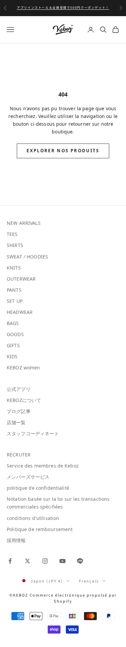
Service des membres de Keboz (43, 465)
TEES (12, 234)
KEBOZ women (23, 367)
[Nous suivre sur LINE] (80, 561)
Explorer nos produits (63, 151)
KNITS (14, 268)
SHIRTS (15, 245)
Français (89, 580)
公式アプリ (19, 389)
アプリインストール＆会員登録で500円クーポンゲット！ (63, 7)
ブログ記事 (19, 411)
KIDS (12, 356)
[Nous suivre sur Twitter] (27, 561)
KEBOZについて (24, 400)
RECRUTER (19, 454)
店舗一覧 (16, 422)
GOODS (15, 334)
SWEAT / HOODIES (27, 256)
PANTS (14, 290)
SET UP (15, 301)
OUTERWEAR (21, 279)
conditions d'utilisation (33, 518)
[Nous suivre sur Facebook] (10, 561)
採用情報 (16, 540)
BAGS (13, 323)
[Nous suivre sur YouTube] (62, 561)
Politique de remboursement (40, 529)
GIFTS (13, 345)
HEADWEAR (20, 312)
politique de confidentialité (38, 488)
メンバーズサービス (28, 477)
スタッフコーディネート (33, 433)
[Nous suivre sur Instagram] (45, 561)
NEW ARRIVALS (24, 223)
